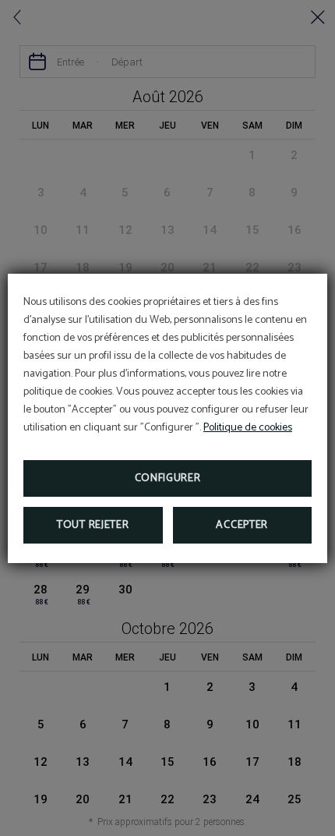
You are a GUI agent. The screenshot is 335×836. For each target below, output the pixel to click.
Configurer (168, 478)
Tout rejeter (93, 525)
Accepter (242, 525)
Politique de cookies (247, 428)
